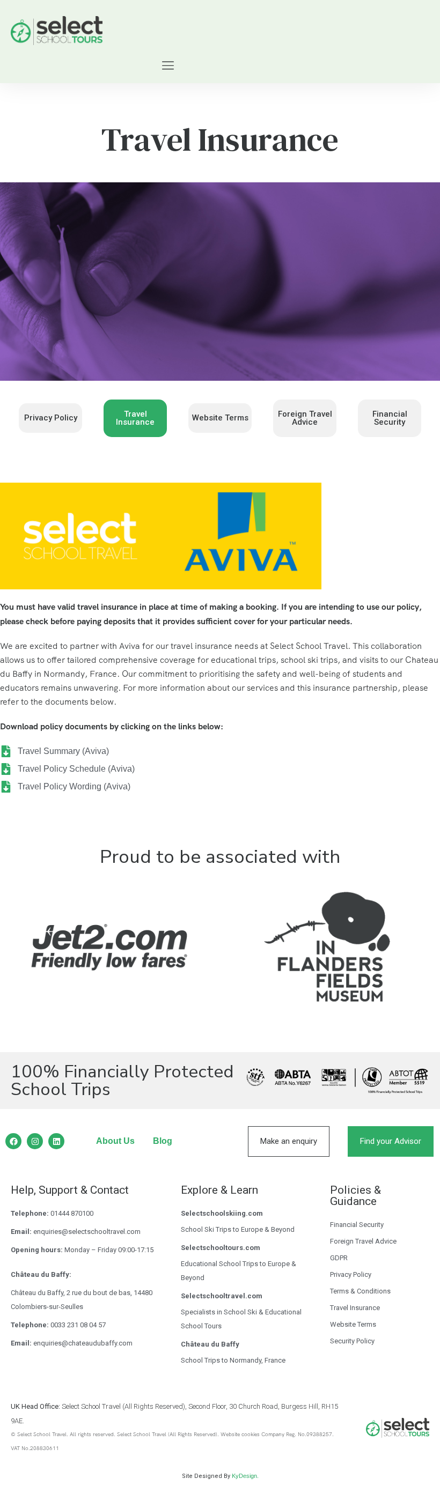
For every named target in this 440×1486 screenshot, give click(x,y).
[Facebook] (13, 1141)
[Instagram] (35, 1141)
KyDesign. (245, 1476)
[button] (168, 67)
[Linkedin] (56, 1141)
